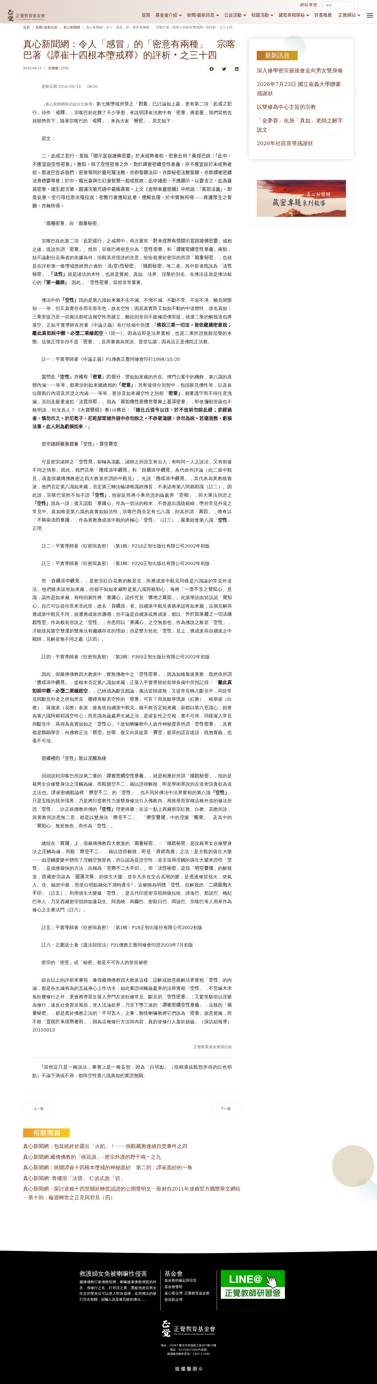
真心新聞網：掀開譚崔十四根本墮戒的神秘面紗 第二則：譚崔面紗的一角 (107, 1167)
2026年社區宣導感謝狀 (285, 143)
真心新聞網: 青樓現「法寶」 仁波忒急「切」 (74, 1178)
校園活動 (260, 15)
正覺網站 (347, 15)
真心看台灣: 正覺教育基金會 (187, 1293)
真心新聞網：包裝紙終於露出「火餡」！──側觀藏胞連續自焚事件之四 (105, 1146)
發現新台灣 (173, 1300)
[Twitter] (224, 69)
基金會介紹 (166, 15)
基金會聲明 (173, 1287)
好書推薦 (323, 15)
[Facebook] (211, 69)
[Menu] (370, 15)
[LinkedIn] (236, 69)
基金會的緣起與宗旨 (180, 1280)
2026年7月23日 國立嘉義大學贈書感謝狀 (299, 89)
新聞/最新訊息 (200, 15)
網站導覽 (309, 5)
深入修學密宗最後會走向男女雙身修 (300, 70)
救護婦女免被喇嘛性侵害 (113, 1274)
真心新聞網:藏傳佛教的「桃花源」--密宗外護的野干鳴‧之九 (92, 1157)
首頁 (146, 15)
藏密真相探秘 (292, 15)
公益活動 (233, 15)
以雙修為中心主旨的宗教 (286, 107)
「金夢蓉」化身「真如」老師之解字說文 (300, 125)
